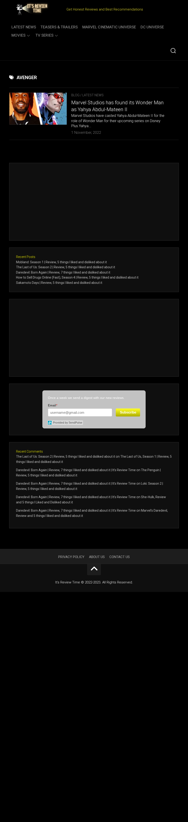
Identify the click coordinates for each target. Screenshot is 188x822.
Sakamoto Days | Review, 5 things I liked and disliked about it (59, 283)
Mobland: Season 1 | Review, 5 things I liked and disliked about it (61, 262)
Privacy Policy (71, 557)
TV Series (44, 35)
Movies (18, 35)
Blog (75, 95)
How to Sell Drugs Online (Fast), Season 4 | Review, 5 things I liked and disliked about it (77, 277)
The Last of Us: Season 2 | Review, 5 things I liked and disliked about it (65, 267)
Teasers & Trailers (59, 27)
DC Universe (152, 27)
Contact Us (119, 557)
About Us (97, 557)
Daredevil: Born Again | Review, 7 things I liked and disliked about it (63, 272)
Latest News (23, 27)
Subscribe (128, 412)
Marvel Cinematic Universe (109, 27)
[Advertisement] (94, 202)
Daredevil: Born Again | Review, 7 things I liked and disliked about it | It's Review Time (76, 470)
